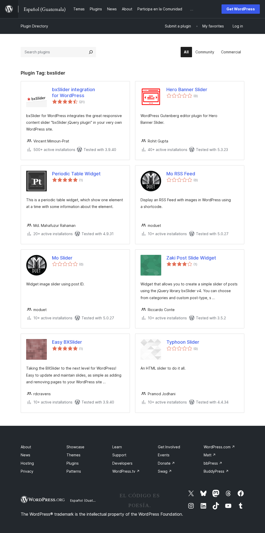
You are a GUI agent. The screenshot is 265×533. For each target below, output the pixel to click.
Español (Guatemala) (87, 500)
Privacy (27, 471)
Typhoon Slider (182, 342)
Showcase (75, 447)
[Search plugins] (91, 52)
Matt (210, 455)
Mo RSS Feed (180, 173)
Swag (165, 471)
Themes (73, 455)
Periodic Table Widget (76, 173)
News (25, 455)
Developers (122, 463)
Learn (117, 447)
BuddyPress (216, 471)
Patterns (74, 471)
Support (119, 455)
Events (164, 455)
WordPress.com (219, 447)
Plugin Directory (34, 26)
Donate (166, 463)
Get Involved (169, 447)
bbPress (213, 463)
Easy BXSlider (67, 342)
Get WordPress (240, 9)
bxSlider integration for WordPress (73, 92)
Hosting (27, 463)
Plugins (73, 463)
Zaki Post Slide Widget (191, 258)
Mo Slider (62, 258)
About (26, 447)
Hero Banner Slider (186, 89)
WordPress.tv (126, 471)
